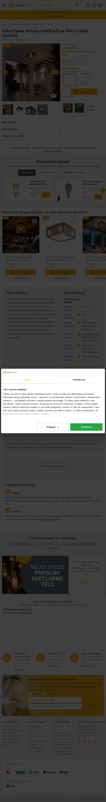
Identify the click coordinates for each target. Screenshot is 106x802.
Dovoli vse (86, 427)
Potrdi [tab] (27, 380)
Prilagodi (51, 427)
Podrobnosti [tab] (79, 380)
